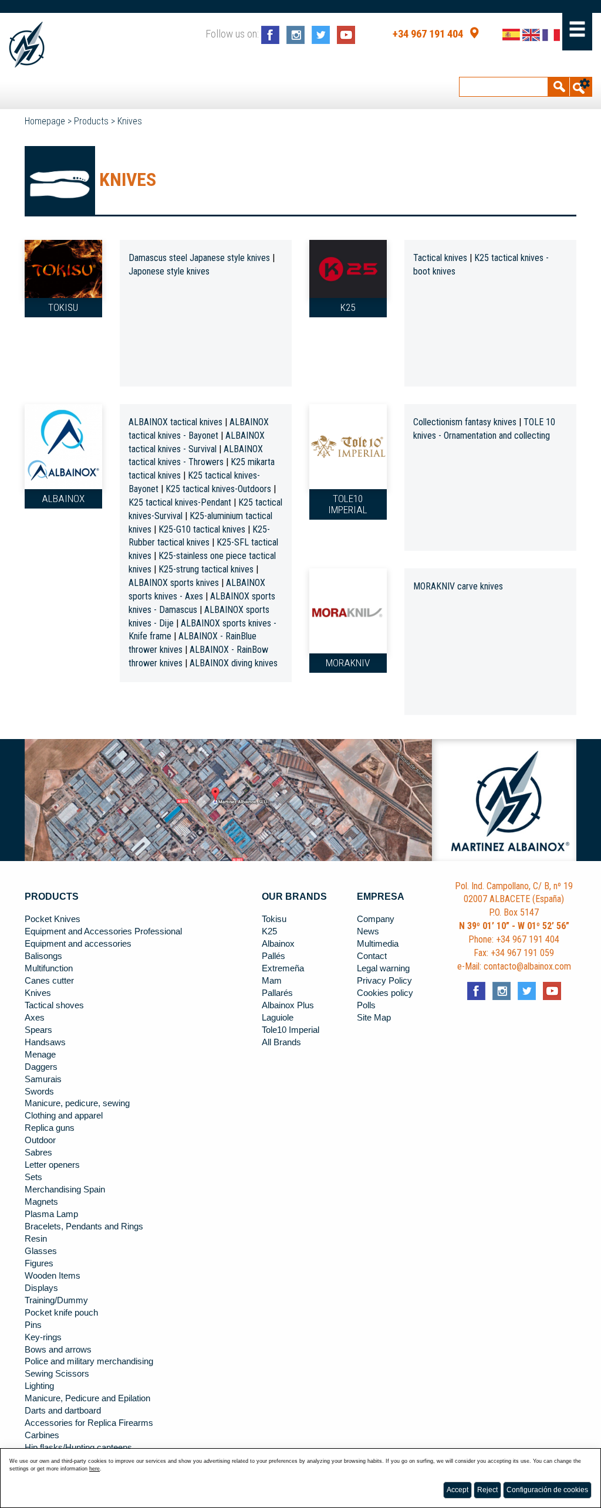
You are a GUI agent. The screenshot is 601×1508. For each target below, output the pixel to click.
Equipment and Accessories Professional (103, 931)
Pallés (273, 956)
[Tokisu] (63, 268)
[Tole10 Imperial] (348, 445)
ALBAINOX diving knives (234, 663)
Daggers (41, 1067)
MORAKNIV (348, 663)
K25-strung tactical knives (206, 569)
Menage (40, 1054)
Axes (35, 1017)
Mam (272, 980)
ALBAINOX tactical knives (175, 422)
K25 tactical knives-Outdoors (218, 488)
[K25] (348, 268)
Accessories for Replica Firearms (89, 1423)
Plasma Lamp (51, 1214)
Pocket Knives (52, 919)
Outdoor (40, 1140)
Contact (372, 956)
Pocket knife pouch (61, 1312)
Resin (36, 1238)
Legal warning (383, 968)
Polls (366, 1005)
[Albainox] (63, 445)
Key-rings (43, 1337)
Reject (487, 1490)
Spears (38, 1030)
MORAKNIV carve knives (458, 586)
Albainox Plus (288, 1005)
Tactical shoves (54, 1005)
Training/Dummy (56, 1300)
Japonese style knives (169, 271)
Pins (33, 1325)
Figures (39, 1263)
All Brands (281, 1042)
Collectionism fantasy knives (464, 422)
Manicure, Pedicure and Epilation (87, 1398)
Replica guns (50, 1128)
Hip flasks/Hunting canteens (78, 1447)
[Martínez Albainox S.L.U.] (27, 45)
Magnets (41, 1202)
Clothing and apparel (64, 1115)
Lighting (39, 1386)
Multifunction (49, 968)
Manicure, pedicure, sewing (77, 1103)
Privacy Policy (384, 980)
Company (375, 919)
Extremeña (283, 968)
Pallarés (277, 993)
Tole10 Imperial (347, 504)
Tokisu (63, 307)
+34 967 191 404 (428, 34)
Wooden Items (52, 1275)
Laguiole (277, 1017)
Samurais (43, 1079)
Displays (41, 1288)
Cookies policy (385, 993)
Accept (457, 1490)
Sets (33, 1177)
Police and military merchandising (89, 1361)
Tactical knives (440, 257)
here (94, 1469)
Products (91, 121)
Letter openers (52, 1165)
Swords (39, 1091)
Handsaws (45, 1042)
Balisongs (43, 956)
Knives (129, 121)
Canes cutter (49, 980)
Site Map (374, 1017)
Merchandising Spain (65, 1189)
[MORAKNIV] (348, 610)
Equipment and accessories (78, 943)
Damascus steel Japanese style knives (199, 257)
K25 (347, 307)
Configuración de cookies (547, 1490)
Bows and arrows (58, 1349)
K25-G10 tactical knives (201, 529)
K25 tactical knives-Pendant (180, 502)
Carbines (42, 1435)
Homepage (45, 121)
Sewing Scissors (57, 1373)
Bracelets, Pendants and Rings (84, 1226)
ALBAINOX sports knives (175, 582)
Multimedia (378, 943)
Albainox (63, 498)
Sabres (38, 1152)
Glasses (41, 1251)
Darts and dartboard (63, 1410)
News (368, 931)
